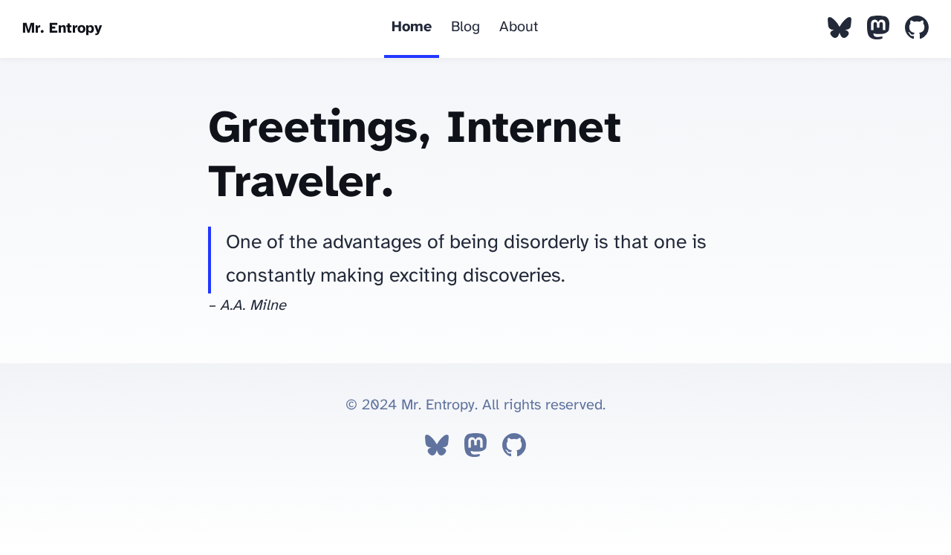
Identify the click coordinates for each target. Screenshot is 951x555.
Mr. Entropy (62, 28)
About (518, 27)
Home (412, 27)
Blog (465, 27)
